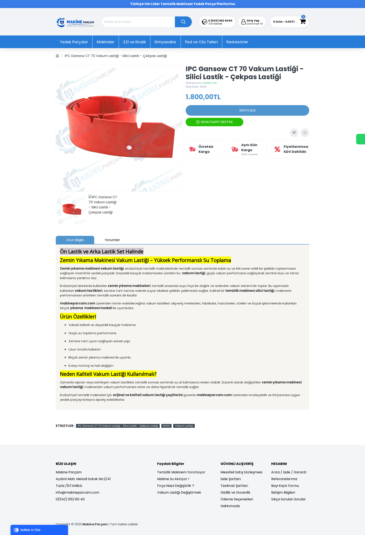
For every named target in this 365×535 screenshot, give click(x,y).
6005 (166, 426)
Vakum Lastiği (184, 426)
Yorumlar (112, 240)
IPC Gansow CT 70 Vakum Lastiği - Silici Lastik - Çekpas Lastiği (118, 426)
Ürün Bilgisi (75, 240)
